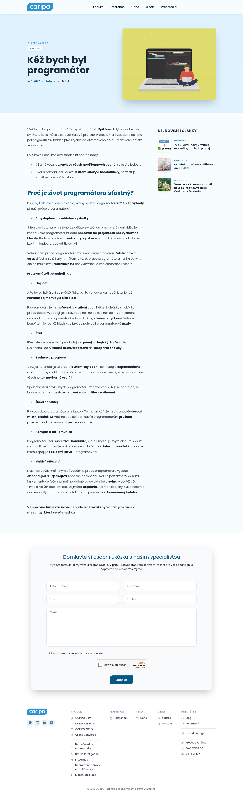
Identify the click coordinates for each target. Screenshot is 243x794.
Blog (188, 718)
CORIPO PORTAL (85, 729)
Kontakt (167, 723)
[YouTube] (52, 723)
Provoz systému (196, 742)
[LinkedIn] (44, 723)
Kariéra (166, 718)
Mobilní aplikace (85, 775)
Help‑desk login (195, 733)
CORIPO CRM (83, 718)
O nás (150, 7)
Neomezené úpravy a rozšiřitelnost (87, 767)
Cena (135, 7)
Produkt (97, 7)
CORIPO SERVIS (84, 723)
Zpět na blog (39, 43)
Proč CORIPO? (194, 748)
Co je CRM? (193, 754)
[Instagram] (37, 723)
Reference (117, 7)
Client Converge (85, 735)
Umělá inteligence (87, 754)
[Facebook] (30, 723)
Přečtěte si (169, 7)
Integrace (81, 759)
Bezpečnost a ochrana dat (84, 746)
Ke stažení (192, 723)
